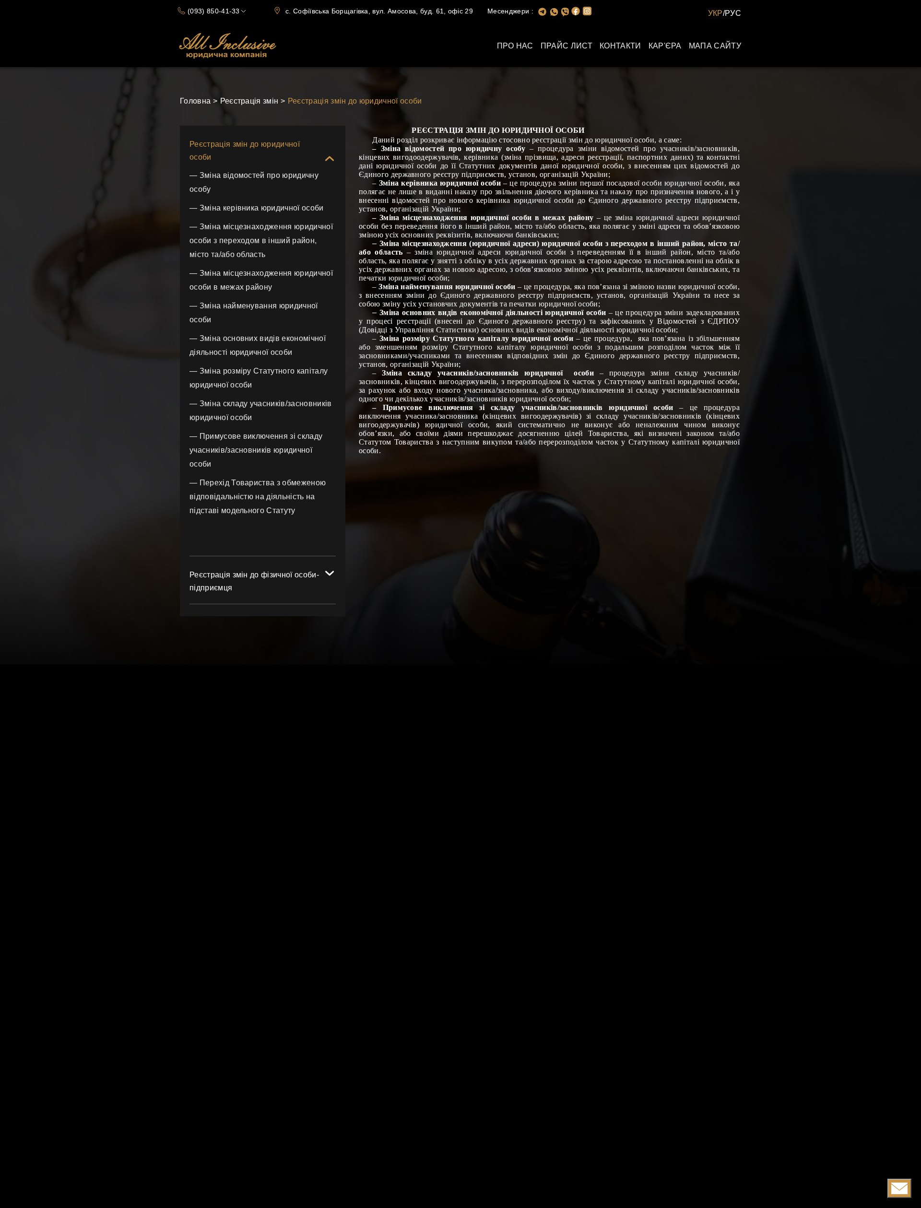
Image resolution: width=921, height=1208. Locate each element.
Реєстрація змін (249, 101)
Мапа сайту (715, 46)
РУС (733, 13)
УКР (715, 13)
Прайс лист (566, 46)
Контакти (620, 46)
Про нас (515, 46)
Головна (195, 101)
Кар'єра (665, 46)
